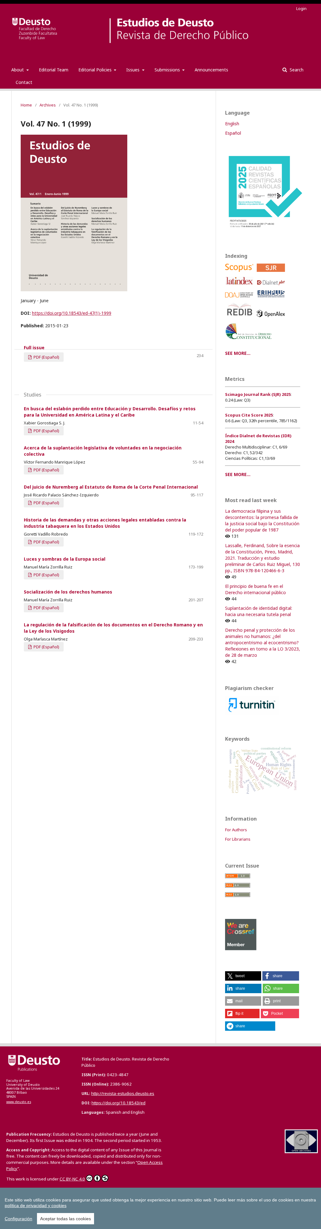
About (18, 70)
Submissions (168, 70)
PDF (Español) (46, 357)
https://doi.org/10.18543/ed (118, 1103)
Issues (133, 70)
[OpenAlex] (272, 319)
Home (26, 105)
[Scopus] (240, 273)
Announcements (211, 70)
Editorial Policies (95, 70)
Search (295, 70)
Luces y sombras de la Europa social (64, 559)
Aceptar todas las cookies (65, 1218)
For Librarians (237, 839)
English (232, 124)
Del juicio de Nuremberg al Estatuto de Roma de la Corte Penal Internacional (111, 487)
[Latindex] (240, 287)
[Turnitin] (252, 713)
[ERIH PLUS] (272, 299)
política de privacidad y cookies (35, 1205)
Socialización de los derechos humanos (68, 592)
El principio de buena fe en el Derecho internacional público (255, 589)
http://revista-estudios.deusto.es (122, 1093)
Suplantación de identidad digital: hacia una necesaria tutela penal (258, 611)
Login (301, 8)
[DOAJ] (240, 299)
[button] (243, 976)
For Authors (236, 829)
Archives (47, 105)
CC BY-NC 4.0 (72, 1179)
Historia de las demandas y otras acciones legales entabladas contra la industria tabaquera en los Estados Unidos (105, 523)
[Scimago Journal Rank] (272, 273)
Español (233, 133)
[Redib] (240, 319)
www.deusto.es (18, 1102)
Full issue (34, 347)
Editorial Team (53, 70)
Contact (24, 82)
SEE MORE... (237, 353)
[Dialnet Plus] (272, 287)
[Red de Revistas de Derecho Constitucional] (249, 342)
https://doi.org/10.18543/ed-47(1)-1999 (71, 313)
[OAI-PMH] (301, 1151)
